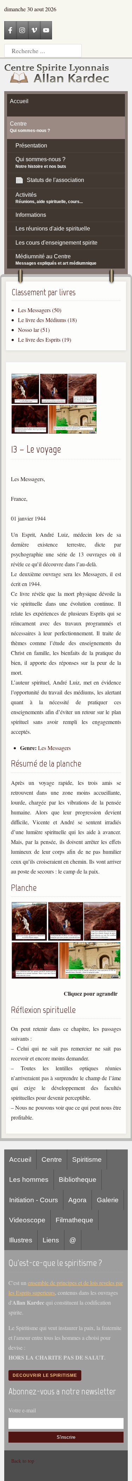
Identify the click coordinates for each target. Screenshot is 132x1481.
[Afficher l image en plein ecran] (66, 977)
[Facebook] (10, 30)
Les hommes (29, 1179)
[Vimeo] (34, 30)
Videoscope (27, 1220)
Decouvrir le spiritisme (45, 1375)
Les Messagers (54, 747)
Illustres (20, 1240)
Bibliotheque (77, 1179)
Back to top (22, 1460)
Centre (52, 1159)
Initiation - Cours (33, 1200)
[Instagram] (22, 30)
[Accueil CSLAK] (57, 75)
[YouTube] (46, 30)
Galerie (108, 1200)
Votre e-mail (22, 1410)
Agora (77, 1200)
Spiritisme (87, 1159)
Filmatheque (74, 1220)
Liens (51, 1240)
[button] (54, 432)
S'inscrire (66, 1437)
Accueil (20, 1159)
